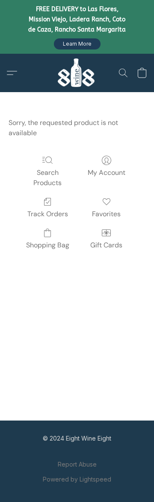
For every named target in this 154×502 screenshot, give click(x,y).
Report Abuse (77, 464)
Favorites (106, 213)
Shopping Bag (47, 245)
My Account (106, 172)
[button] (77, 43)
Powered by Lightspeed (77, 479)
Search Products (47, 177)
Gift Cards (106, 245)
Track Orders (47, 213)
